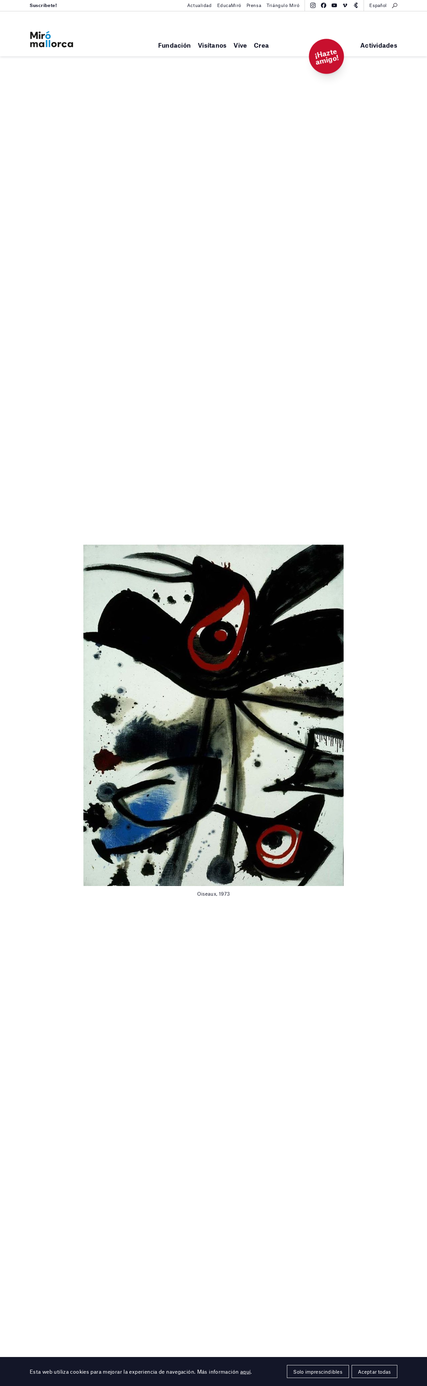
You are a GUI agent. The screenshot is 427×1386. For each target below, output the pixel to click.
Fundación (174, 45)
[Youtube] (334, 5)
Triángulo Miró (283, 5)
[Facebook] (323, 5)
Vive (240, 45)
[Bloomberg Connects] (355, 5)
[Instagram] (313, 5)
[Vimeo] (345, 5)
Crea (261, 45)
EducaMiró (229, 5)
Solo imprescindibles (317, 1372)
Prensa (254, 5)
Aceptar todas (374, 1372)
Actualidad (199, 5)
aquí (245, 1371)
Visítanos (212, 45)
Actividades (378, 45)
